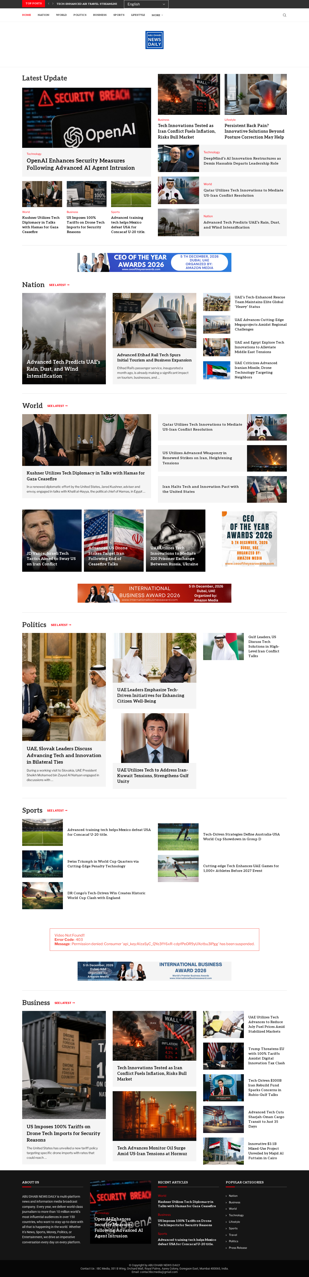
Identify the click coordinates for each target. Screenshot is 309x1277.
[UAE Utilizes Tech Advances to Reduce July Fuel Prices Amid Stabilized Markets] (223, 1024)
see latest (57, 285)
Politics (80, 15)
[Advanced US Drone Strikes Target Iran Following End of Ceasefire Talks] (113, 541)
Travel (233, 1235)
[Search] (284, 15)
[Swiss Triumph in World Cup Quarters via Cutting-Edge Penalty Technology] (42, 864)
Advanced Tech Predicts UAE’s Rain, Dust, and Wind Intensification (63, 369)
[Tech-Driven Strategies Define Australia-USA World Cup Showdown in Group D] (178, 836)
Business (100, 15)
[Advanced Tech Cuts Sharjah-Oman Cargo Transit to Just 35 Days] (223, 1119)
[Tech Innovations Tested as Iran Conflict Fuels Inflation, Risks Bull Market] (189, 94)
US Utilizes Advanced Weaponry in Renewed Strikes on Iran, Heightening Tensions (197, 458)
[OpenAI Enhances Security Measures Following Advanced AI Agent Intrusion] (86, 132)
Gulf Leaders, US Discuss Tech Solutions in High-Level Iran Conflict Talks (263, 646)
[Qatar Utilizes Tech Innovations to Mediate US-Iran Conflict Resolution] (178, 190)
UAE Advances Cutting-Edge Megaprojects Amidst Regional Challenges (261, 324)
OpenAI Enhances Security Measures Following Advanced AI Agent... (110, 4)
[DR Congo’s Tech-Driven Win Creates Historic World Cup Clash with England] (42, 895)
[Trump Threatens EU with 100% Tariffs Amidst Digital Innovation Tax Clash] (223, 1056)
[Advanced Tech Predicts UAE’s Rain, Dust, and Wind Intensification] (178, 222)
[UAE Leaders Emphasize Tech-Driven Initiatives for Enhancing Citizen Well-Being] (154, 657)
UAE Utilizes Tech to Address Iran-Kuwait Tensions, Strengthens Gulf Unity (153, 776)
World (61, 15)
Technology (236, 1215)
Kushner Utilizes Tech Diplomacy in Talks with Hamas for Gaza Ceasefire (187, 1204)
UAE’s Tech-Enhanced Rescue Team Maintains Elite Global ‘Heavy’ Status (260, 302)
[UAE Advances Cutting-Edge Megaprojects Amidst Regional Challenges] (216, 325)
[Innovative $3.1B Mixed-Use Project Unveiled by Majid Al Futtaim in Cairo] (223, 1151)
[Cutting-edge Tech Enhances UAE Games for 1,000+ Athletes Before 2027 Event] (178, 868)
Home (26, 15)
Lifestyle (138, 15)
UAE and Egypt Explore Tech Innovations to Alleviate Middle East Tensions (259, 347)
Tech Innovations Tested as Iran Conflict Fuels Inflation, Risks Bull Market (187, 131)
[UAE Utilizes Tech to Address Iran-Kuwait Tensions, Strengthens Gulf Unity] (154, 738)
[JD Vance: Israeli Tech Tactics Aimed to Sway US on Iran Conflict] (52, 541)
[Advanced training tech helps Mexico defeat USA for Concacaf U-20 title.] (131, 194)
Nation (43, 15)
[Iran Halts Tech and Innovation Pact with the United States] (267, 489)
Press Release (238, 1248)
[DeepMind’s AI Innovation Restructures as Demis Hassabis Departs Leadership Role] (178, 158)
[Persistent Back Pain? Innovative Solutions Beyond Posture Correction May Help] (256, 94)
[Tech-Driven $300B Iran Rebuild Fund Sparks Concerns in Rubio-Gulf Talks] (223, 1087)
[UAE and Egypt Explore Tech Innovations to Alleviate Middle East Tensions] (216, 347)
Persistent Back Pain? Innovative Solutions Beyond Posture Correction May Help (255, 131)
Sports (118, 15)
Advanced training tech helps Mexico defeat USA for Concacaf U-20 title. (187, 1242)
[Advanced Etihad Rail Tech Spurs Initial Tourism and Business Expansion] (154, 320)
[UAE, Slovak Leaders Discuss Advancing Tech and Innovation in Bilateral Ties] (64, 709)
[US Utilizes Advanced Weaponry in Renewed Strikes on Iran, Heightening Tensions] (267, 458)
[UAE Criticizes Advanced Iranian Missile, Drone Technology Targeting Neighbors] (216, 370)
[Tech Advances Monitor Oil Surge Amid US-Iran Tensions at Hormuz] (154, 1116)
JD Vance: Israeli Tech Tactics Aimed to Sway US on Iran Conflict (51, 559)
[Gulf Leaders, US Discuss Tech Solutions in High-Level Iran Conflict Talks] (223, 646)
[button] (48, 3)
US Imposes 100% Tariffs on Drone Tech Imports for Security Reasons (63, 1133)
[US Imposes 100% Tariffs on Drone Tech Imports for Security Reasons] (87, 194)
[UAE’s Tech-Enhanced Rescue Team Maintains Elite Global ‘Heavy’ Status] (216, 302)
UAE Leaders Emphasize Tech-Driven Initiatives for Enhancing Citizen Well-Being (150, 696)
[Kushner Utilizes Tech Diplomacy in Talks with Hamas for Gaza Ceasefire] (42, 194)
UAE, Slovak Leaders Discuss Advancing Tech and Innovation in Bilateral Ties (64, 755)
